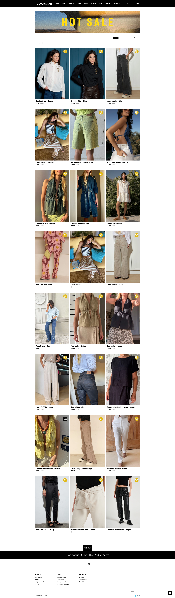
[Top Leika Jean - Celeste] (123, 135)
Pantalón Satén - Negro (46, 530)
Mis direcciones (83, 579)
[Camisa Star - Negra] (87, 73)
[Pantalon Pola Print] (52, 257)
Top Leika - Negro (114, 346)
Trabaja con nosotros (40, 582)
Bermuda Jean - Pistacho (82, 162)
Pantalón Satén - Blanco (117, 468)
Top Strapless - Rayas (45, 162)
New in (63, 3)
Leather (107, 3)
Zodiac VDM (116, 3)
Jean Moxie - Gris (114, 101)
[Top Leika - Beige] (87, 318)
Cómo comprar (60, 579)
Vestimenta (46, 43)
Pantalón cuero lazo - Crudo (83, 530)
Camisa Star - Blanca (44, 101)
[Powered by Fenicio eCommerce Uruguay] (137, 595)
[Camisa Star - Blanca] (52, 73)
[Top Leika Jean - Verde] (52, 196)
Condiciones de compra (63, 584)
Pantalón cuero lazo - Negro (119, 530)
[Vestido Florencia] (123, 196)
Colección (71, 3)
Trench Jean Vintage (80, 223)
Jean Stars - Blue (43, 346)
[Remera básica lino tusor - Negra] (123, 379)
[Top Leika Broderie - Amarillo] (52, 441)
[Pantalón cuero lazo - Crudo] (87, 502)
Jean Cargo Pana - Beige (81, 468)
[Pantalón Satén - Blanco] (123, 441)
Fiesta (100, 3)
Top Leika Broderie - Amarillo (48, 468)
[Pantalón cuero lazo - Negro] (123, 502)
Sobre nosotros (38, 577)
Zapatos (93, 3)
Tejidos (85, 3)
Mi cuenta (81, 577)
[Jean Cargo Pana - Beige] (87, 441)
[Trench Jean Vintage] (87, 196)
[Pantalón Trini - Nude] (52, 379)
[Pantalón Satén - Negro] (52, 502)
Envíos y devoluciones (62, 582)
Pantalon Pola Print (44, 285)
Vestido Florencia (114, 223)
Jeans (79, 3)
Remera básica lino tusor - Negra (121, 407)
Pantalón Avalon (78, 407)
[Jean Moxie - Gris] (123, 73)
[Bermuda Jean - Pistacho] (87, 135)
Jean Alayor (76, 285)
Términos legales (61, 577)
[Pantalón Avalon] (87, 379)
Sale (57, 3)
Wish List (81, 582)
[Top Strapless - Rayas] (52, 135)
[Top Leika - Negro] (123, 318)
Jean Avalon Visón (115, 285)
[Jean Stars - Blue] (52, 318)
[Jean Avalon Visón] (123, 257)
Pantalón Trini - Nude (44, 407)
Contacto (37, 579)
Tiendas (37, 584)
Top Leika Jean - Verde (45, 223)
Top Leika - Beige (78, 346)
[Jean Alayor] (87, 257)
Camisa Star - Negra (80, 101)
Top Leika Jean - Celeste (117, 162)
